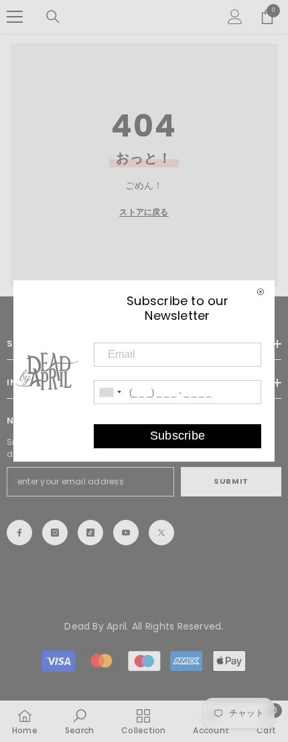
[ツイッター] (161, 532)
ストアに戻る (143, 211)
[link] (79, 721)
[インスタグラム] (55, 532)
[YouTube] (126, 532)
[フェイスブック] (19, 532)
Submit (231, 481)
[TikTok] (90, 532)
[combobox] (109, 392)
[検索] (53, 17)
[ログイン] (235, 16)
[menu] (15, 17)
